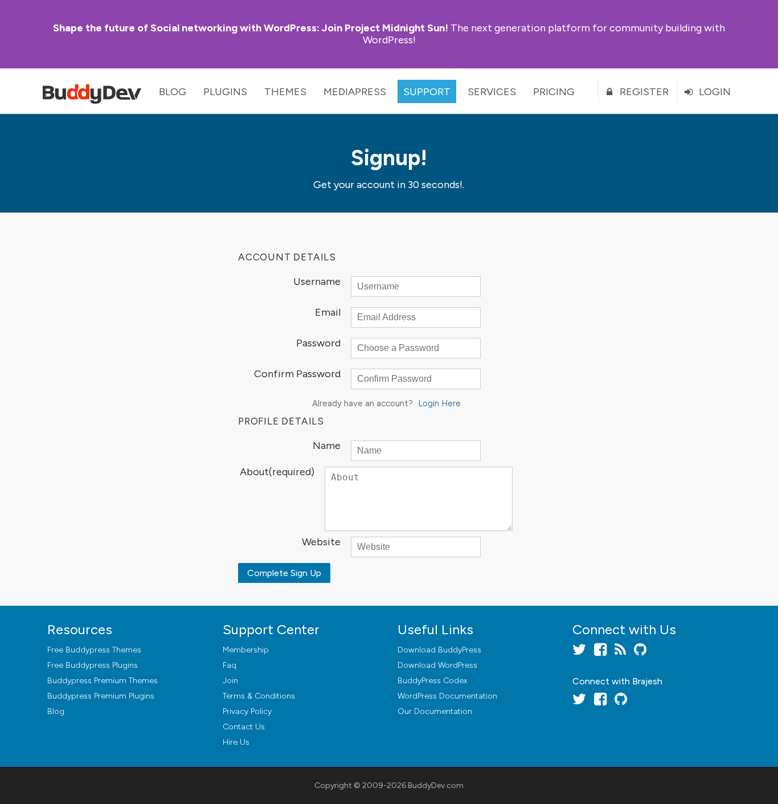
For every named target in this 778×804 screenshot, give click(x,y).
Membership (246, 650)
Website (321, 542)
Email (328, 313)
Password (318, 343)
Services (492, 91)
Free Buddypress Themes (94, 650)
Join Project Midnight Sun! (250, 28)
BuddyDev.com (436, 785)
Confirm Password (297, 374)
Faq (229, 665)
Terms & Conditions (259, 696)
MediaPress (355, 91)
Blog (172, 91)
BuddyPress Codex (432, 680)
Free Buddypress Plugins (92, 665)
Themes (285, 91)
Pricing (554, 91)
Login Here (439, 403)
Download (439, 650)
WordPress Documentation (447, 696)
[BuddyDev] (95, 91)
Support (427, 91)
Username (317, 282)
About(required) (277, 472)
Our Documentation (435, 711)
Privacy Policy (247, 711)
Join (230, 680)
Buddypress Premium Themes (102, 680)
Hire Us (236, 742)
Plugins (225, 91)
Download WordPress (437, 665)
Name (327, 446)
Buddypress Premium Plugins (100, 696)
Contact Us (244, 727)
